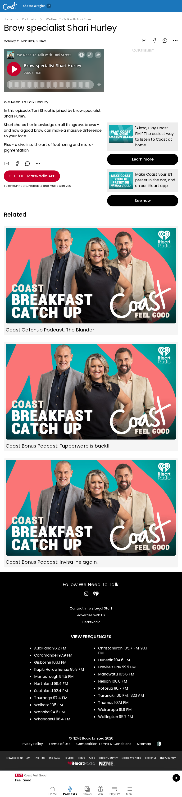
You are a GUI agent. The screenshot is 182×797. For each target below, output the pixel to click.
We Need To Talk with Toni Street (69, 19)
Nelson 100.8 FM (112, 681)
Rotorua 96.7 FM (113, 688)
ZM (28, 758)
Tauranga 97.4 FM (50, 698)
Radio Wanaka (131, 758)
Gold (92, 758)
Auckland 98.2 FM (50, 648)
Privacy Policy (32, 743)
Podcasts (29, 19)
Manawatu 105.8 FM (116, 674)
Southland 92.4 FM (51, 690)
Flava (81, 758)
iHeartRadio (91, 622)
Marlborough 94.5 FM (53, 676)
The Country (168, 758)
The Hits (39, 758)
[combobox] (175, 41)
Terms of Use (60, 743)
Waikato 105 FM (48, 705)
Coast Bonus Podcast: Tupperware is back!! (91, 396)
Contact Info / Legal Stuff (91, 608)
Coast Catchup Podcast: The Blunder (91, 280)
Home (8, 19)
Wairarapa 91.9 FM (115, 709)
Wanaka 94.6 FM (49, 712)
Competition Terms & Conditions (103, 743)
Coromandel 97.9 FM (53, 655)
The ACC (54, 758)
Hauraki (69, 758)
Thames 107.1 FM (113, 702)
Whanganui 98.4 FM (52, 719)
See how (142, 187)
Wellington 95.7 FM (115, 716)
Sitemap (144, 743)
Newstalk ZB (14, 758)
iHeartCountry (108, 758)
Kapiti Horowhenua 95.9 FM (59, 669)
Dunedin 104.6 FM (114, 660)
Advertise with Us (91, 615)
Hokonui (150, 758)
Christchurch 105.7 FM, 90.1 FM (122, 650)
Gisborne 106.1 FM (50, 662)
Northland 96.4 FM (51, 683)
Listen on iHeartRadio (91, 778)
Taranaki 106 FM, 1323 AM (121, 695)
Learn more (142, 143)
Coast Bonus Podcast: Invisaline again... (91, 512)
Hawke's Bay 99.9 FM (117, 667)
